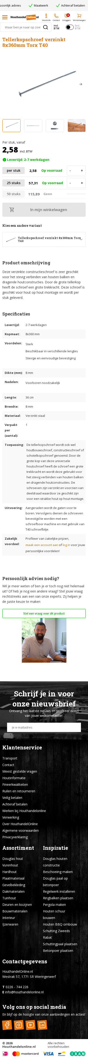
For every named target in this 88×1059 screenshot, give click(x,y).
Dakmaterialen (13, 891)
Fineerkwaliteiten (15, 784)
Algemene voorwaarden (20, 830)
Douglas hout (12, 858)
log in (66, 545)
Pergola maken (54, 904)
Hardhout (9, 871)
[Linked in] (42, 1025)
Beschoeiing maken (58, 871)
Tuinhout (9, 898)
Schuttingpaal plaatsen (60, 944)
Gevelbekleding (13, 885)
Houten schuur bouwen (54, 914)
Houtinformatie (14, 778)
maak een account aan (42, 545)
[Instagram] (19, 1025)
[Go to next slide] (80, 84)
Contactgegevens (24, 961)
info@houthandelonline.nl (24, 992)
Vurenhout (10, 865)
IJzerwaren (10, 924)
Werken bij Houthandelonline (24, 810)
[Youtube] (30, 1025)
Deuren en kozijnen (17, 904)
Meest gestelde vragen (19, 771)
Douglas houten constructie (55, 861)
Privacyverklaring (15, 837)
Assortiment (18, 847)
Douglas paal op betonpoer (55, 881)
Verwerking (10, 817)
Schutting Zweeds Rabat (56, 934)
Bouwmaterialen (14, 911)
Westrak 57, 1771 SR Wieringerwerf (29, 976)
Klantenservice (22, 747)
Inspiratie (55, 847)
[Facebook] (7, 1025)
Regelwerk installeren (59, 891)
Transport (9, 758)
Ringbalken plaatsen (58, 898)
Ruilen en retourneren (18, 791)
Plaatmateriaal (13, 878)
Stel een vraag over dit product (44, 613)
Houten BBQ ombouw (60, 924)
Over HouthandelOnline (20, 824)
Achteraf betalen (14, 804)
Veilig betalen (12, 797)
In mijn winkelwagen (48, 209)
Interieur (8, 917)
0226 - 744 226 (17, 987)
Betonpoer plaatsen (58, 950)
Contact (8, 765)
